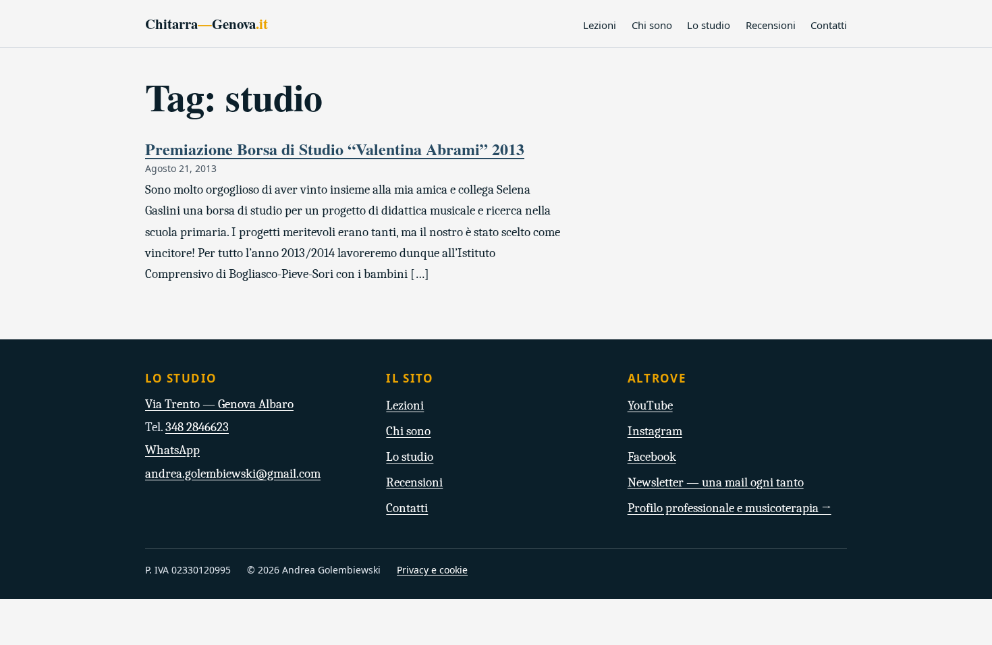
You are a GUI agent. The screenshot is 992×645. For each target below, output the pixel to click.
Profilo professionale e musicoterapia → (729, 508)
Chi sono (652, 25)
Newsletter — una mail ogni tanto (716, 482)
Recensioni (771, 25)
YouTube (650, 405)
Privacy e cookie (432, 569)
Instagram (655, 431)
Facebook (652, 456)
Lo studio (708, 25)
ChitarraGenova (206, 23)
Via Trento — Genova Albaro (219, 404)
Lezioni (599, 25)
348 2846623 (197, 427)
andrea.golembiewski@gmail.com (233, 473)
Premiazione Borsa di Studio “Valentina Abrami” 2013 (334, 149)
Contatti (828, 25)
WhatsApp (172, 450)
